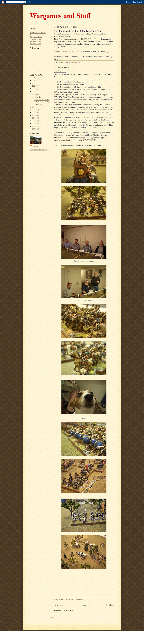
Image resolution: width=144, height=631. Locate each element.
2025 (34, 78)
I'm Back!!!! (38, 104)
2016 (34, 110)
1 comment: (78, 62)
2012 (34, 121)
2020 (34, 86)
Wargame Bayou (35, 41)
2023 (34, 80)
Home (84, 605)
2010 (34, 126)
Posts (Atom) (69, 610)
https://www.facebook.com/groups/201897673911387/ (75, 39)
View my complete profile (38, 149)
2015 (34, 112)
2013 (34, 118)
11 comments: (78, 599)
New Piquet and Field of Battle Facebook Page (42, 101)
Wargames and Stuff (60, 15)
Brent (35, 146)
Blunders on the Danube (38, 33)
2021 (34, 83)
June (35, 94)
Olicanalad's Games (36, 37)
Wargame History (35, 44)
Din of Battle (34, 35)
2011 (34, 123)
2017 (34, 107)
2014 (34, 115)
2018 (34, 91)
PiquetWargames (35, 39)
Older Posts (110, 605)
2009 (34, 129)
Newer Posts (58, 605)
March (36, 97)
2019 (34, 89)
